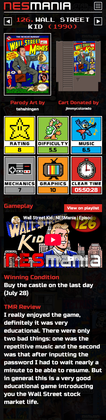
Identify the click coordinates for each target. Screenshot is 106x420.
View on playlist (83, 208)
